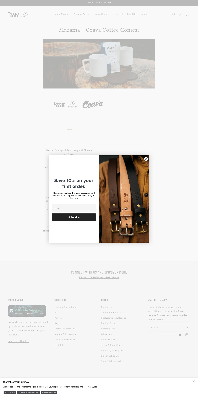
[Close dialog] (146, 159)
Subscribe (74, 217)
